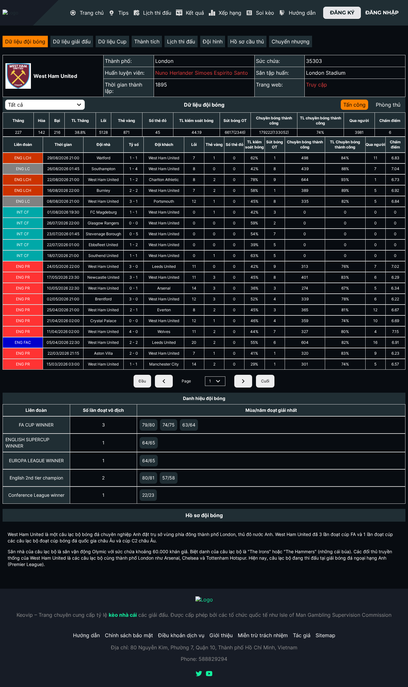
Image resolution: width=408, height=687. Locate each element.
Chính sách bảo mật (129, 635)
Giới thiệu (221, 635)
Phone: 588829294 (204, 659)
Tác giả (301, 635)
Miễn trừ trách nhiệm (263, 635)
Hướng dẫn (86, 635)
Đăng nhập (382, 13)
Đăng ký (342, 13)
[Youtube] (209, 674)
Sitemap (325, 635)
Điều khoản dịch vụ (181, 635)
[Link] (22, 13)
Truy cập (316, 84)
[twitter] (199, 674)
